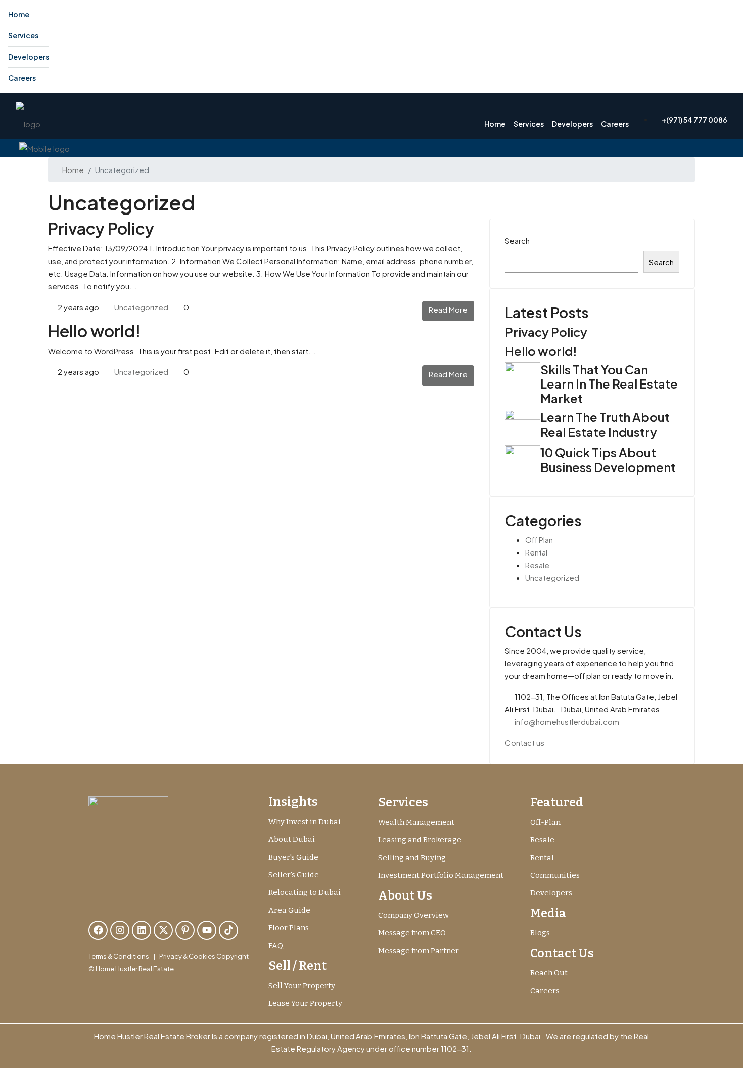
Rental (536, 552)
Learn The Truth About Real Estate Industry (605, 424)
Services (23, 35)
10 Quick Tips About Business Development (608, 460)
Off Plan (539, 539)
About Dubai (291, 839)
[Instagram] (119, 930)
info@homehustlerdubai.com (567, 722)
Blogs (540, 932)
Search (517, 240)
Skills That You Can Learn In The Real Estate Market (609, 384)
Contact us (524, 742)
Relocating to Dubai (304, 892)
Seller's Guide (293, 874)
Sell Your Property (301, 985)
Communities (555, 875)
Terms (97, 956)
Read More (448, 309)
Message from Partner (418, 950)
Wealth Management (416, 822)
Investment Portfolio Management (440, 875)
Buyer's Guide (293, 857)
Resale (537, 565)
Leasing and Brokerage (419, 839)
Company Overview (413, 915)
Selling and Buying (412, 857)
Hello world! (94, 331)
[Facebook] (98, 930)
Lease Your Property (305, 1003)
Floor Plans (288, 927)
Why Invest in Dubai (304, 821)
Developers (28, 56)
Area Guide (289, 910)
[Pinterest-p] (185, 930)
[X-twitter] (163, 930)
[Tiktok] (228, 930)
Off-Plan (545, 822)
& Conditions (128, 956)
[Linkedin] (141, 930)
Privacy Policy (101, 228)
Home (18, 14)
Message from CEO (412, 932)
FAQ (275, 945)
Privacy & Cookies (187, 956)
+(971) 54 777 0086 (694, 119)
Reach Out (549, 972)
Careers (22, 77)
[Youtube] (206, 930)
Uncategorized (141, 307)
